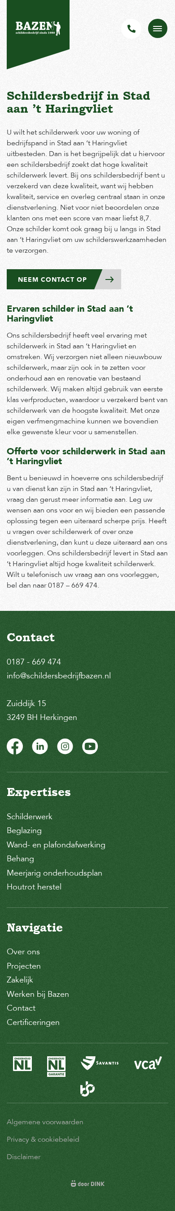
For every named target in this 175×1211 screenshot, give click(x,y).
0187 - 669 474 (34, 662)
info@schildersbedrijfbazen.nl (59, 676)
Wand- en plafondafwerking (56, 845)
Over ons (23, 952)
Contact (21, 1008)
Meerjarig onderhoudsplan (54, 873)
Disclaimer (23, 1156)
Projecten (24, 966)
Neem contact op (52, 279)
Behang (20, 859)
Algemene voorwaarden (45, 1122)
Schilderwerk (29, 816)
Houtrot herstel (34, 887)
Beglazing (24, 830)
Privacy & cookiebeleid (43, 1139)
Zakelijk (20, 980)
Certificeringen (33, 1022)
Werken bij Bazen (38, 994)
